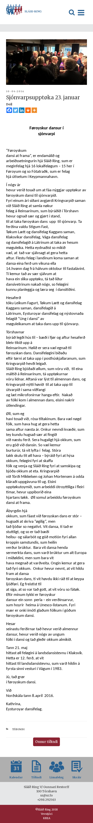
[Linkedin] (21, 110)
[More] (34, 110)
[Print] (28, 110)
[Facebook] (9, 110)
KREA (46, 818)
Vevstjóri (46, 813)
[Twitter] (15, 110)
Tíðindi (18, 729)
